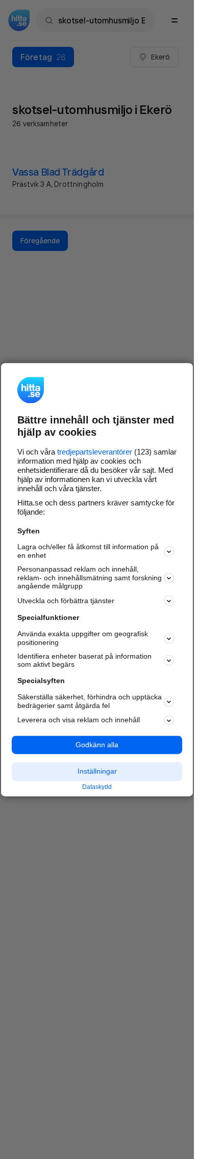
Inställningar (97, 772)
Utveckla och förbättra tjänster (65, 601)
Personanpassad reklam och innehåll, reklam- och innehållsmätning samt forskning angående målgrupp (89, 577)
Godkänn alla (97, 745)
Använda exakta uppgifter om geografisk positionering (82, 638)
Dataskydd (97, 787)
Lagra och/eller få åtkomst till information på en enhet (88, 551)
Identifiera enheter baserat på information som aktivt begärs (84, 660)
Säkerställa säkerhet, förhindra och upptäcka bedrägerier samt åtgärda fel (89, 701)
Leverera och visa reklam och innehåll (78, 720)
